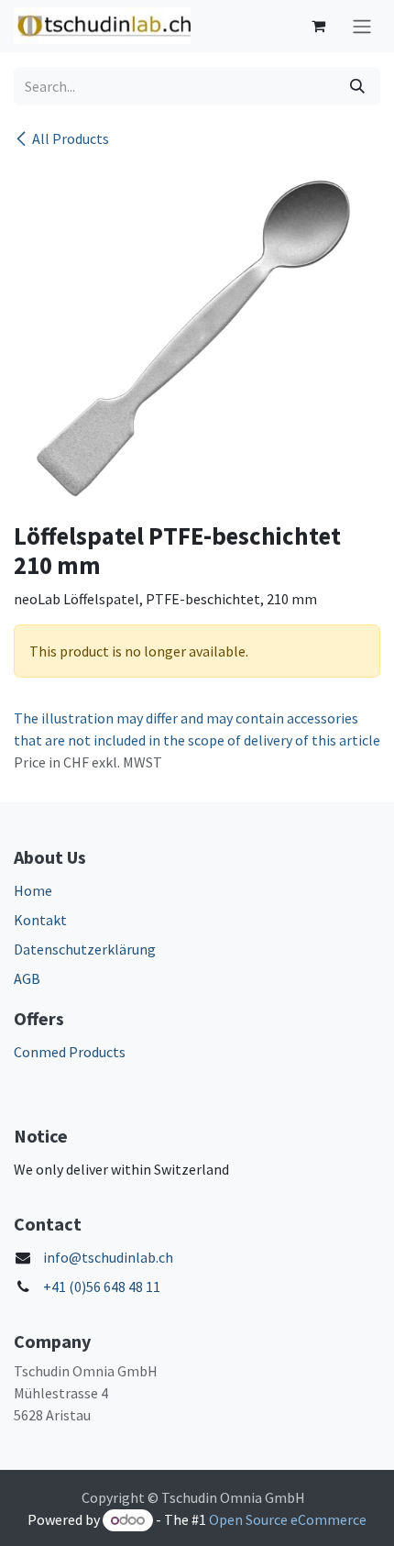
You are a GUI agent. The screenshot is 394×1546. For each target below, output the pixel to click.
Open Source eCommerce (288, 1519)
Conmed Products (70, 1052)
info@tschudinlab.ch (108, 1257)
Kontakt (40, 920)
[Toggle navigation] (362, 26)
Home (33, 890)
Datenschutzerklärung (85, 949)
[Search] (357, 86)
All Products (70, 138)
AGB (27, 978)
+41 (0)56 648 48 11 (101, 1286)
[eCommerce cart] (318, 25)
